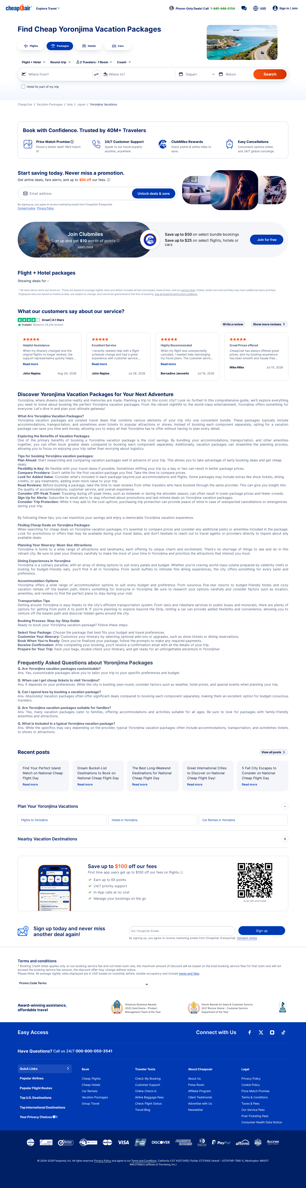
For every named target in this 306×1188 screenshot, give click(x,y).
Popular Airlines (32, 1078)
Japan (81, 104)
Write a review (233, 324)
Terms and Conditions (144, 1160)
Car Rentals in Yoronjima (218, 820)
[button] (202, 8)
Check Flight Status (148, 1103)
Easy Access (33, 1032)
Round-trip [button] (58, 62)
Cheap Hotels (91, 1084)
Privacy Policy (45, 208)
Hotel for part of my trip (43, 86)
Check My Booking (148, 1078)
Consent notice (26, 208)
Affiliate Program (199, 1091)
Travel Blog (142, 1109)
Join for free (266, 240)
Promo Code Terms (33, 983)
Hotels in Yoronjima (124, 820)
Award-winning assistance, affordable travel (42, 1007)
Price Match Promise (255, 1091)
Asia (70, 104)
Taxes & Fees (250, 1103)
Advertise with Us (200, 1103)
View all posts (271, 752)
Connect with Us (216, 1032)
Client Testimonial (200, 1097)
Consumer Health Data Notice (261, 1122)
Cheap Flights (91, 1078)
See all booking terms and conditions (176, 294)
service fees (188, 290)
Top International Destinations (42, 1107)
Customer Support (147, 1084)
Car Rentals (89, 1091)
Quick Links (28, 1069)
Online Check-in (146, 1091)
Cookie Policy (250, 1084)
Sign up (262, 931)
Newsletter (195, 1109)
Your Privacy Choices (36, 1117)
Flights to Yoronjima (34, 820)
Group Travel (90, 1103)
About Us (194, 1078)
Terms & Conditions (254, 1097)
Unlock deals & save (154, 193)
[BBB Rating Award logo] (283, 1010)
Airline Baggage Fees (149, 1097)
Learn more (85, 246)
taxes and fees (189, 973)
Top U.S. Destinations (35, 1098)
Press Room (196, 1084)
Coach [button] (121, 62)
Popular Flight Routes (36, 1088)
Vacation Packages (50, 104)
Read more (30, 784)
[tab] (31, 46)
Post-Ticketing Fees (254, 1116)
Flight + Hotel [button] (31, 62)
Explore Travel (46, 8)
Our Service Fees (253, 1109)
